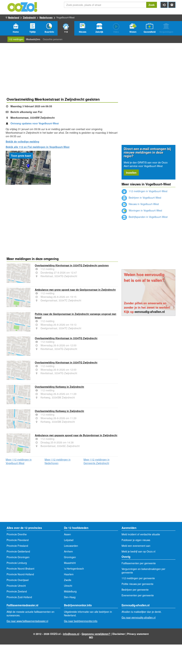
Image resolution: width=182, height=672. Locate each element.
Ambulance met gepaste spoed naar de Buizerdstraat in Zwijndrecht (76, 435)
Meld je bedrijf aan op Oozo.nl (138, 551)
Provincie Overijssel (18, 580)
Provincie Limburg (17, 563)
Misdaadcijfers (33, 39)
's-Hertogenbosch (74, 568)
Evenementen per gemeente (138, 595)
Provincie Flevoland (18, 540)
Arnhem (68, 551)
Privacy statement (138, 634)
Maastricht (70, 563)
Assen (67, 534)
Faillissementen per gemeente (139, 563)
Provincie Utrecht (16, 585)
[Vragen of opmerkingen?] (171, 5)
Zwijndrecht (29, 17)
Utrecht (68, 585)
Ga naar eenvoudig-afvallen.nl (139, 617)
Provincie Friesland (17, 545)
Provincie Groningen (18, 557)
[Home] (22, 6)
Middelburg (70, 591)
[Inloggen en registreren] (164, 5)
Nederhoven (46, 17)
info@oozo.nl (71, 634)
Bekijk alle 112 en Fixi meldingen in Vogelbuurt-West (37, 147)
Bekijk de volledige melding (22, 141)
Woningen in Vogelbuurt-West (145, 210)
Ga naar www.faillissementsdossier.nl (27, 621)
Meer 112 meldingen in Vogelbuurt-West (19, 461)
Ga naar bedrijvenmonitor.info (80, 621)
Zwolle (67, 580)
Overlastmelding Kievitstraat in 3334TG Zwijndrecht (66, 338)
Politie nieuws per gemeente (137, 584)
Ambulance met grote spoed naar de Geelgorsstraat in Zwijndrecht (75, 289)
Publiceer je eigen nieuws (136, 540)
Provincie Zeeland (17, 591)
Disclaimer (118, 634)
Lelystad (68, 540)
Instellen (131, 172)
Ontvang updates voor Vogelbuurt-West (34, 123)
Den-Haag (70, 597)
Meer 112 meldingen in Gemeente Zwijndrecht (96, 461)
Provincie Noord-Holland (20, 574)
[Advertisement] (62, 213)
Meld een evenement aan (136, 545)
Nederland (13, 17)
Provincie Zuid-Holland (19, 597)
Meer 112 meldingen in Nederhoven (58, 461)
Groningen (70, 557)
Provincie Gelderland (18, 551)
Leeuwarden (71, 545)
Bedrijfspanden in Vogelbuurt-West (148, 217)
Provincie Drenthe (17, 534)
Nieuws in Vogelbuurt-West (143, 204)
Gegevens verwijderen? (96, 634)
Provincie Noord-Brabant (20, 568)
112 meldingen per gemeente (138, 578)
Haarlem (69, 574)
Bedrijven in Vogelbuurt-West (144, 197)
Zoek (152, 5)
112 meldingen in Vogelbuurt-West (147, 191)
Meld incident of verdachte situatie (141, 534)
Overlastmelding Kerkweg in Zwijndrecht (59, 386)
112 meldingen (16, 39)
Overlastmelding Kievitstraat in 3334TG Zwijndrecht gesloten (72, 265)
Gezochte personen (52, 39)
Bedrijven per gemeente (135, 589)
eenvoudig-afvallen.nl (150, 311)
